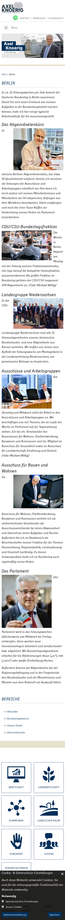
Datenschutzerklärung (15, 914)
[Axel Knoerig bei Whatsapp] (15, 17)
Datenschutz (55, 18)
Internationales (16, 732)
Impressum (39, 18)
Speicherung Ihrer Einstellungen (21, 901)
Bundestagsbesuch (18, 718)
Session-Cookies (13, 907)
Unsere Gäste (14, 725)
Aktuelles (12, 711)
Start (4, 74)
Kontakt (24, 18)
